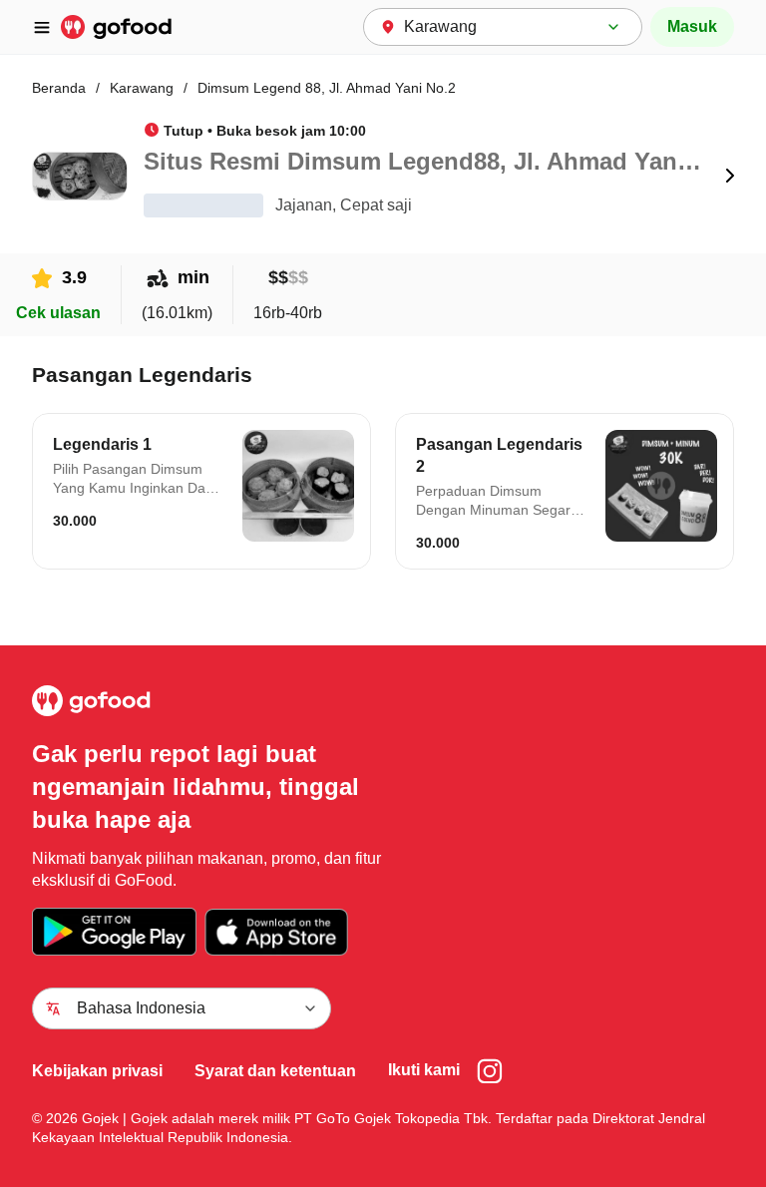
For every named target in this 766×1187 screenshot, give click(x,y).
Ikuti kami (424, 1069)
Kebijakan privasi (97, 1070)
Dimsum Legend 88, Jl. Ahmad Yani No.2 (326, 88)
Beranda (59, 88)
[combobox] (502, 27)
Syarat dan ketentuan (275, 1070)
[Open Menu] (50, 27)
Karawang (142, 88)
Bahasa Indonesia (141, 1007)
